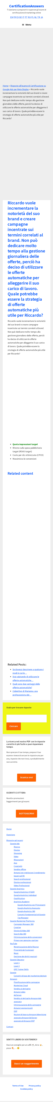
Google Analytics (17, 888)
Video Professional (22, 885)
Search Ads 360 (20, 934)
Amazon (13, 979)
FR (14, 17)
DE (20, 17)
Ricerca (17, 847)
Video (16, 856)
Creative (17, 927)
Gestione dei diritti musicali (25, 956)
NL (35, 17)
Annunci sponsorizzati (23, 1008)
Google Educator (17, 959)
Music (16, 953)
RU (29, 17)
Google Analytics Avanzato (29, 908)
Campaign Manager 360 (24, 924)
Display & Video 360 (22, 930)
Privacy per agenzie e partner (26, 940)
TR (38, 17)
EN (11, 17)
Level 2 (17, 966)
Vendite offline (20, 869)
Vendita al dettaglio (22, 988)
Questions (10, 834)
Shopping (18, 853)
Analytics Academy (21, 901)
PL (32, 17)
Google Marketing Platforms (22, 921)
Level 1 (17, 963)
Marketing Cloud (21, 985)
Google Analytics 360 (26, 911)
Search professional (22, 879)
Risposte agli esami (14, 840)
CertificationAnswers (26, 6)
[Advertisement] (26, 57)
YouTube (13, 943)
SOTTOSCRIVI (26, 813)
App (15, 863)
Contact (9, 1026)
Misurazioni (19, 859)
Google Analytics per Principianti (31, 905)
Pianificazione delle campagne (27, 982)
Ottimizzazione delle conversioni (28, 937)
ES (17, 17)
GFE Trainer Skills (21, 969)
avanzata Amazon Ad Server (25, 1017)
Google (13, 972)
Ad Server (18, 995)
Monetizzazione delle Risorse (26, 947)
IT (23, 17)
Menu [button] (28, 24)
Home (5, 85)
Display (17, 850)
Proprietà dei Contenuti (24, 950)
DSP (15, 1011)
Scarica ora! (26, 777)
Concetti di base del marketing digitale (30, 976)
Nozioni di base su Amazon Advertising (30, 1014)
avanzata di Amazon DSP (24, 1021)
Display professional (22, 882)
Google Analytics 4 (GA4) (24, 892)
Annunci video (19, 992)
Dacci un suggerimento (26, 1063)
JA (42, 17)
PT (26, 17)
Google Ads (15, 843)
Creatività (18, 866)
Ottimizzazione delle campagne (27, 1005)
